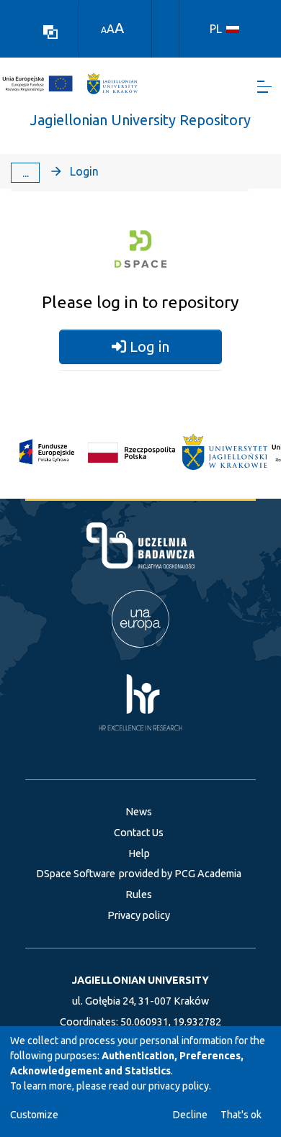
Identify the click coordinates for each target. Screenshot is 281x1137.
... (25, 172)
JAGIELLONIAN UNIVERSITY (140, 980)
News (138, 811)
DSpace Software (75, 873)
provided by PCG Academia (180, 873)
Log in (147, 346)
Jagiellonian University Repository (140, 120)
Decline (190, 1114)
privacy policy (178, 1086)
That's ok (241, 1114)
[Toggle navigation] (264, 87)
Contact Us (139, 832)
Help (139, 853)
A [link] (104, 30)
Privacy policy (138, 915)
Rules (138, 894)
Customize (34, 1114)
